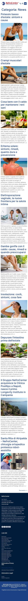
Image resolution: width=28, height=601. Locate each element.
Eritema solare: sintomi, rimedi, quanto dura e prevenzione (10, 150)
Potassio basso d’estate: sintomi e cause (11, 17)
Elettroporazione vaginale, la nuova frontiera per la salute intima (13, 200)
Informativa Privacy (7, 568)
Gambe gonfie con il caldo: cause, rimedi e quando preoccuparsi (13, 249)
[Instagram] (4, 527)
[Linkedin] (6, 527)
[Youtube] (8, 527)
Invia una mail (5, 504)
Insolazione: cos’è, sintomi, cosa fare (11, 296)
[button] (25, 3)
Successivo (23, 490)
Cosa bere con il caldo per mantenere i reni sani (14, 104)
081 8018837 (10, 502)
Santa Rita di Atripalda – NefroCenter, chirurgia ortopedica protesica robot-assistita (14, 444)
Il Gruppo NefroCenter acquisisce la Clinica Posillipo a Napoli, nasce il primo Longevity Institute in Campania (14, 388)
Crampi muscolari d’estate (11, 62)
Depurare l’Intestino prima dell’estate (12, 339)
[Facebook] (2, 527)
